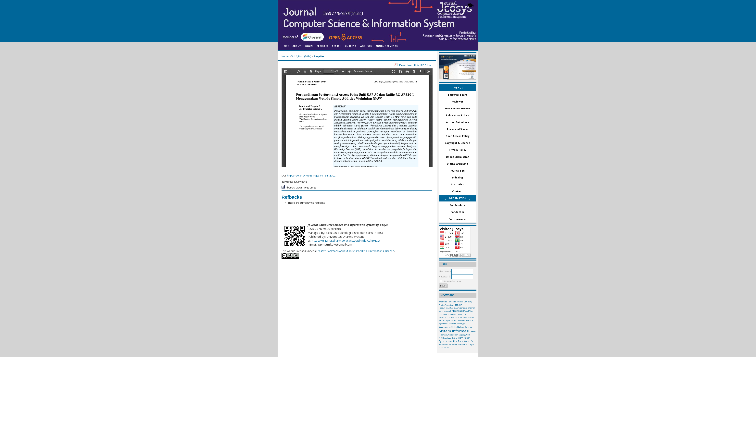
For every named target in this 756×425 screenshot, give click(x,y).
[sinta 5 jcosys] (457, 78)
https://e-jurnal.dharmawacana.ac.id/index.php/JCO (346, 240)
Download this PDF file (415, 65)
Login (309, 45)
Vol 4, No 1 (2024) (301, 56)
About (297, 45)
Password (444, 276)
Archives (366, 45)
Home (285, 45)
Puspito (319, 56)
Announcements (387, 45)
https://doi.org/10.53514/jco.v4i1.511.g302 (311, 175)
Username (445, 271)
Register (322, 45)
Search (336, 45)
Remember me (452, 281)
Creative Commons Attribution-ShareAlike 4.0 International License (355, 251)
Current (350, 45)
